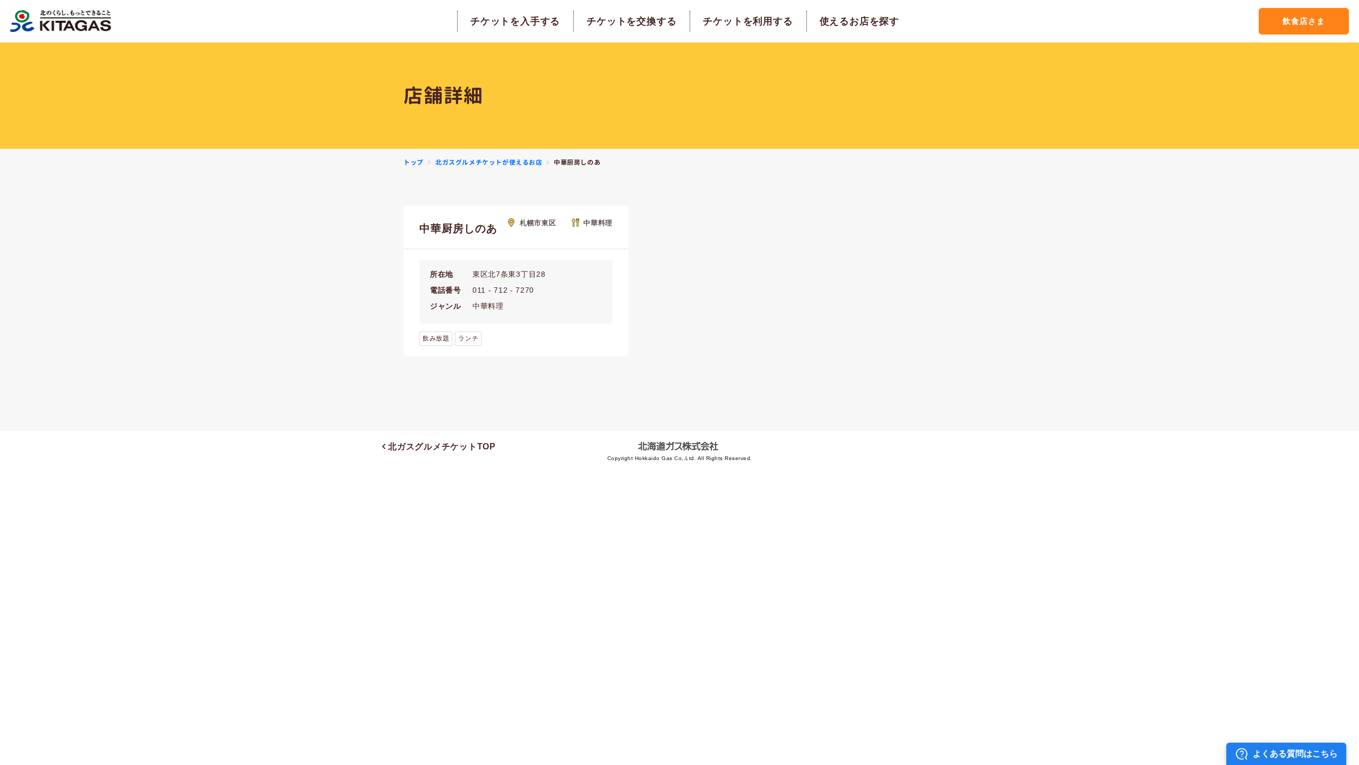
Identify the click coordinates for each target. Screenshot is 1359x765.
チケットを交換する (631, 21)
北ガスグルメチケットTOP (440, 446)
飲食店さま (1303, 21)
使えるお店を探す (859, 21)
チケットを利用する (748, 21)
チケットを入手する (515, 21)
